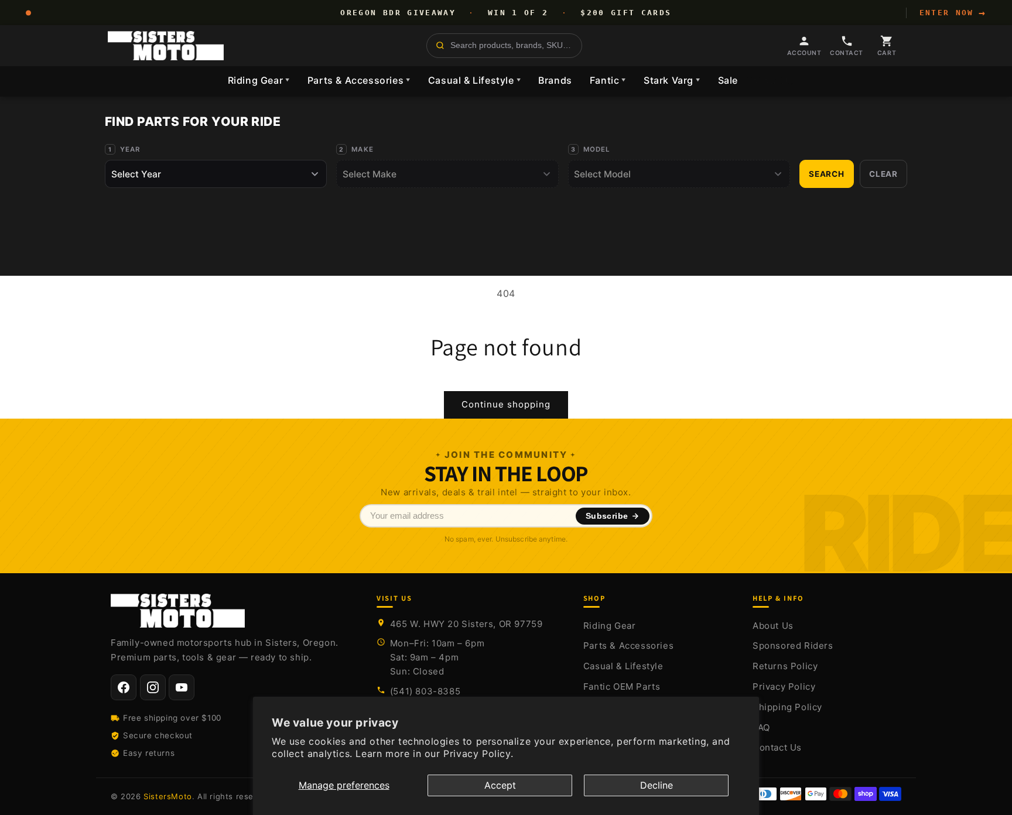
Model (597, 149)
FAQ (761, 727)
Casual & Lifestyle (474, 80)
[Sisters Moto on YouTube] (181, 687)
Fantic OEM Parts (622, 686)
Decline (656, 785)
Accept (500, 785)
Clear (883, 174)
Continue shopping (506, 404)
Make (362, 149)
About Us (773, 625)
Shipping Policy (787, 707)
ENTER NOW (952, 13)
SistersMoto (167, 796)
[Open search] (504, 45)
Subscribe (607, 516)
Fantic (608, 80)
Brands (555, 80)
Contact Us (777, 747)
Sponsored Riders (793, 645)
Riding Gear (259, 80)
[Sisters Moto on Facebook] (123, 687)
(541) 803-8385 (425, 691)
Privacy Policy (784, 686)
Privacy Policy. (478, 753)
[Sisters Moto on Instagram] (153, 687)
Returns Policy (785, 666)
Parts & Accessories (359, 80)
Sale (728, 80)
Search (827, 174)
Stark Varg (672, 80)
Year (130, 149)
